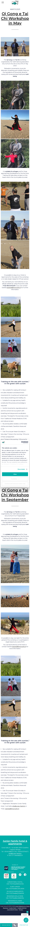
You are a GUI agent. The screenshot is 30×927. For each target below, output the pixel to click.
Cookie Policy (12, 908)
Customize (14, 479)
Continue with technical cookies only (15, 483)
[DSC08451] (15, 254)
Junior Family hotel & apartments (15, 842)
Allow (15, 474)
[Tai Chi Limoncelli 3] (15, 124)
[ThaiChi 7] (11, 347)
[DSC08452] (15, 196)
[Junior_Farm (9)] (11, 368)
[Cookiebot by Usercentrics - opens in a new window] (21, 442)
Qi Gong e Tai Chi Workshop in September (15, 495)
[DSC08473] (15, 225)
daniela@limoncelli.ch (14, 287)
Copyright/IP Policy (12, 909)
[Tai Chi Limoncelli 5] (15, 153)
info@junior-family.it (18, 806)
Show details (21, 469)
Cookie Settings (22, 908)
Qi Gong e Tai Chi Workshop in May (15, 18)
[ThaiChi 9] (11, 327)
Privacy (21, 909)
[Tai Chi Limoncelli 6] (15, 95)
